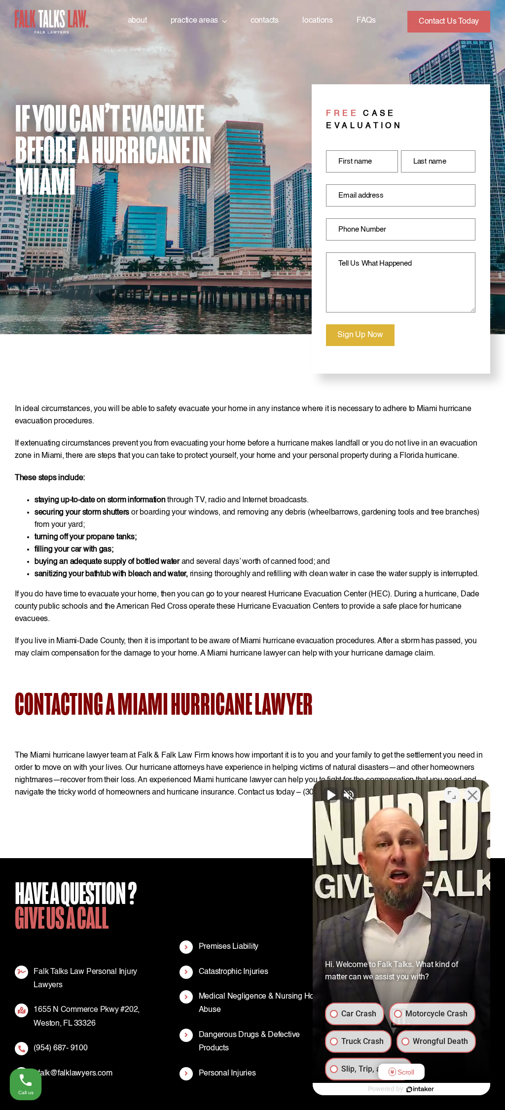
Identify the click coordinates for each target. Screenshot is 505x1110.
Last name (429, 161)
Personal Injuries (227, 1073)
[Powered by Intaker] (420, 1089)
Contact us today (266, 793)
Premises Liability (229, 947)
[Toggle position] (452, 795)
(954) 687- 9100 (60, 1048)
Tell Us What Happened (374, 263)
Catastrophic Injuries (233, 972)
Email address (360, 195)
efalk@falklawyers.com (73, 1073)
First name (355, 161)
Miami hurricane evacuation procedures (307, 641)
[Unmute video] (330, 795)
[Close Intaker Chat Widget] (472, 795)
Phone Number (362, 229)
